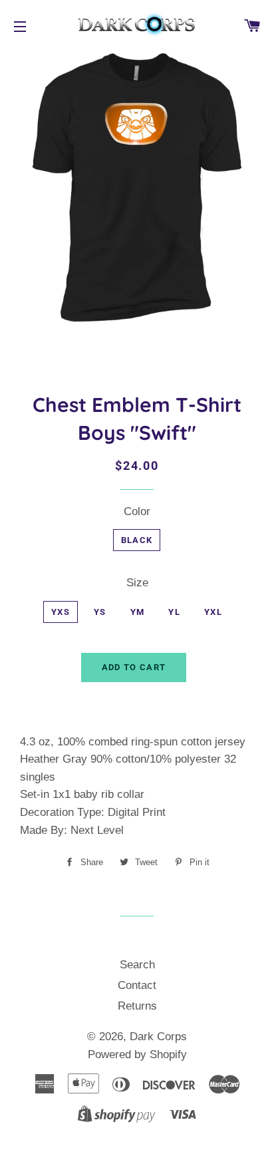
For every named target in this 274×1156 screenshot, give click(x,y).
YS (100, 612)
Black (137, 540)
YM (137, 612)
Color (137, 511)
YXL (213, 612)
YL (174, 612)
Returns (137, 1006)
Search (137, 964)
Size (137, 582)
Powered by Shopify (137, 1054)
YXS (60, 612)
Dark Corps (158, 1036)
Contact (137, 985)
